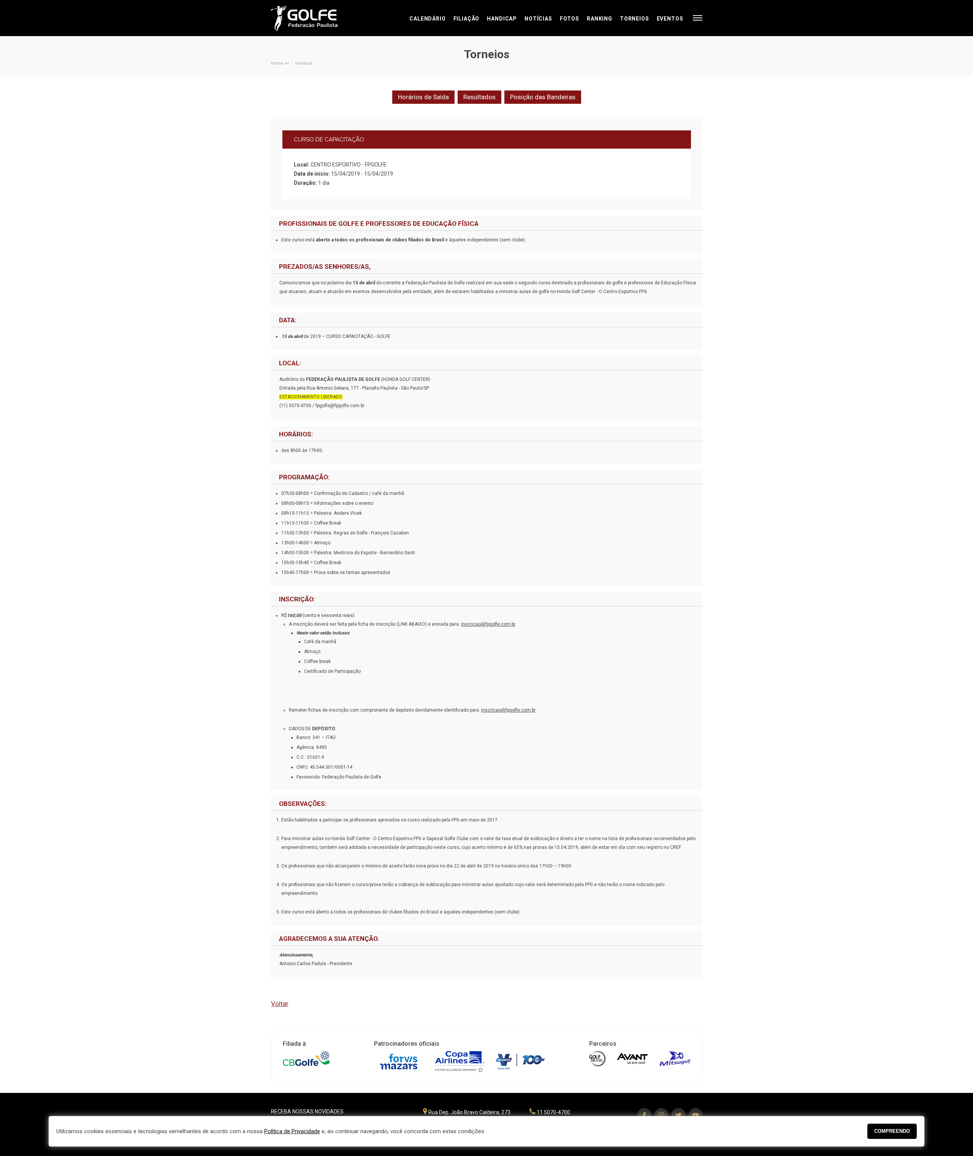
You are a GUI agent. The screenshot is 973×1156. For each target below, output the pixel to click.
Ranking (599, 19)
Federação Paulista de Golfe (312, 18)
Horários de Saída (423, 97)
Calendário (427, 19)
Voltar (279, 1003)
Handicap (502, 19)
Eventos (670, 19)
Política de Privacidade (292, 1131)
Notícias (538, 19)
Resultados (479, 97)
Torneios (634, 19)
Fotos (569, 19)
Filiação (466, 19)
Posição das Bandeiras (542, 97)
